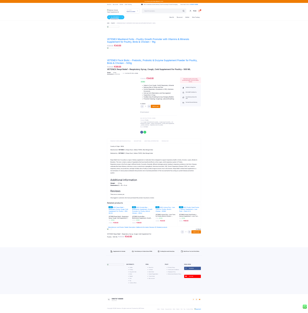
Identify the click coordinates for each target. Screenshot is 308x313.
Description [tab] (137, 141)
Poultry (113, 23)
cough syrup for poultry (164, 122)
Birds (131, 274)
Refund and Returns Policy (174, 274)
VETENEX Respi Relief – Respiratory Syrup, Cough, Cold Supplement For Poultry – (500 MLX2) (118, 217)
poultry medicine (145, 125)
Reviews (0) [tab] (165, 141)
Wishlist (121, 4)
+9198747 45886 (194, 4)
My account (115, 4)
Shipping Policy (172, 271)
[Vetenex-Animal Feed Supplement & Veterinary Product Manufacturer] (113, 11)
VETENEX (145, 126)
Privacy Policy (171, 267)
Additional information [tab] (151, 141)
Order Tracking (128, 4)
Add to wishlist (145, 112)
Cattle (131, 267)
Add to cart (155, 106)
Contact (151, 269)
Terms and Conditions (173, 269)
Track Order (152, 276)
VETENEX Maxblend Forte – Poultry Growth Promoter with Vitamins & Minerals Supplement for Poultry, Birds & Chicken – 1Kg (148, 40)
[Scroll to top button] (304, 309)
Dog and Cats (133, 271)
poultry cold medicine (156, 123)
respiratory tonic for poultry (156, 125)
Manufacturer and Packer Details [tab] (120, 141)
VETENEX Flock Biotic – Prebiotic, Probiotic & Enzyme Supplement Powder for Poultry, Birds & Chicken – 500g (152, 61)
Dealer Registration (153, 274)
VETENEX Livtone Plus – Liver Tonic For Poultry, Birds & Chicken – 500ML (165, 215)
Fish (131, 278)
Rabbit (131, 276)
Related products (162, 227)
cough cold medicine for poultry (150, 122)
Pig (130, 280)
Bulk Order (151, 271)
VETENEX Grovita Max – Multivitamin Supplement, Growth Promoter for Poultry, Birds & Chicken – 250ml (141, 217)
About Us (109, 4)
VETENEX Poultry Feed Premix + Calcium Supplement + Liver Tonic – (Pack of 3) (189, 215)
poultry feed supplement (168, 123)
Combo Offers (133, 282)
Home (108, 23)
